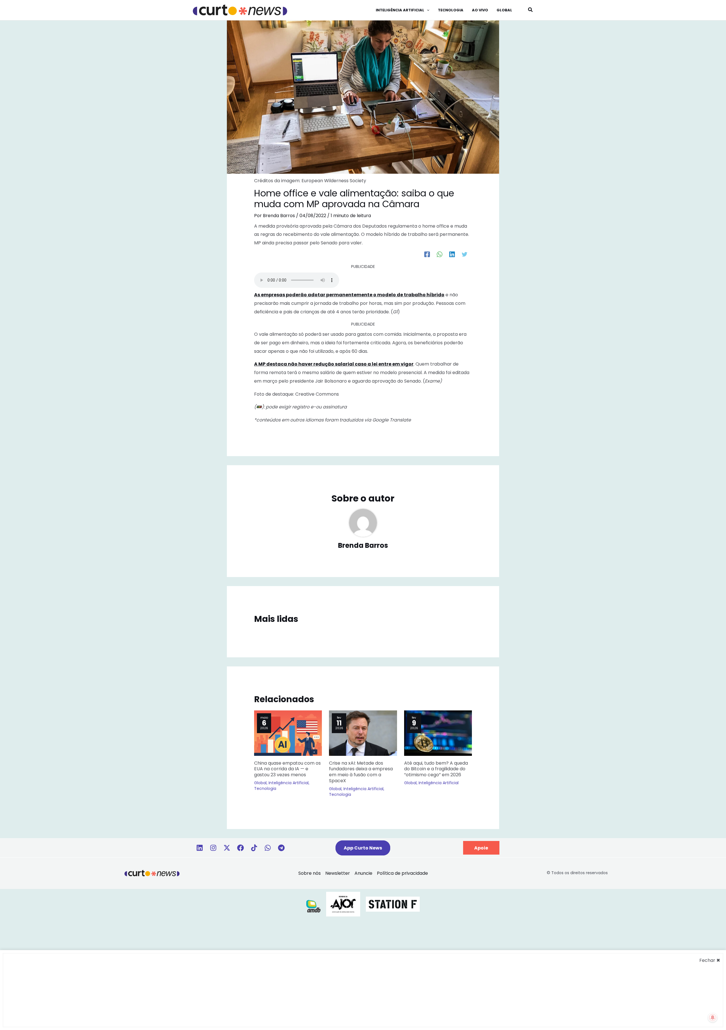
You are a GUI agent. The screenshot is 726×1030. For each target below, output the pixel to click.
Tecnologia (265, 788)
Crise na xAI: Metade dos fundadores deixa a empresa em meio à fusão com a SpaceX (361, 772)
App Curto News (363, 848)
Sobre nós (309, 873)
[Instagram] (213, 848)
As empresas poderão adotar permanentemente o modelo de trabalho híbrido (349, 294)
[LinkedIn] (452, 254)
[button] (426, 10)
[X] (227, 848)
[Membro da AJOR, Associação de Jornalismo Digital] (343, 904)
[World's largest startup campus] (393, 904)
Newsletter (337, 873)
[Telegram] (281, 848)
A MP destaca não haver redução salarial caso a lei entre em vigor (333, 364)
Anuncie (363, 873)
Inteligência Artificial (289, 783)
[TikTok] (254, 848)
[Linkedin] (199, 848)
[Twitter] (464, 254)
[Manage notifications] (712, 1017)
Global (260, 783)
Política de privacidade (402, 873)
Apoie (481, 848)
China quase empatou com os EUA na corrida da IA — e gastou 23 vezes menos (287, 769)
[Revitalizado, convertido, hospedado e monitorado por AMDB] (313, 906)
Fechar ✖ (709, 960)
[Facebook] (427, 254)
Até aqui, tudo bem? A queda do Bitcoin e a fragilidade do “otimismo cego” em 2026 (436, 769)
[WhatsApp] (439, 254)
